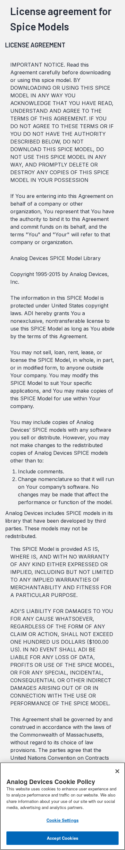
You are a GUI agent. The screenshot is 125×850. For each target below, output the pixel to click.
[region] (62, 806)
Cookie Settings (62, 820)
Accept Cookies (62, 838)
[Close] (117, 771)
